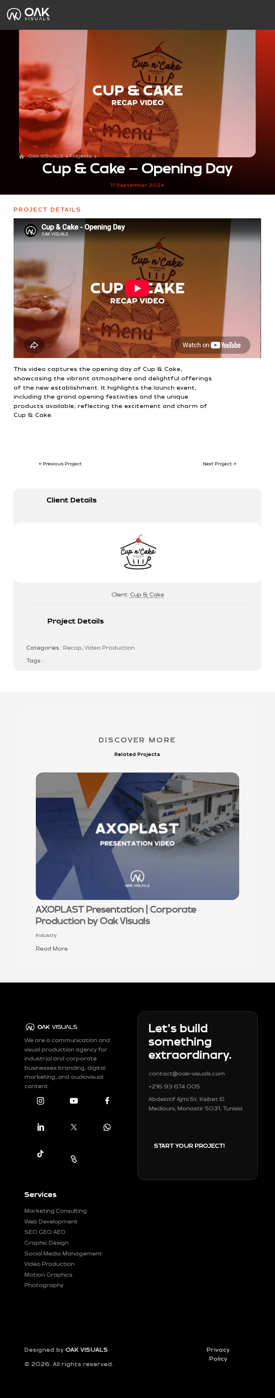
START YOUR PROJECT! (189, 1146)
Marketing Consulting (55, 1211)
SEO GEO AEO (45, 1232)
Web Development (51, 1221)
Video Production (110, 648)
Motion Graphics (48, 1275)
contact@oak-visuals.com (187, 1073)
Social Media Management (63, 1253)
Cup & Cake (147, 594)
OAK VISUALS (87, 1350)
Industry (46, 935)
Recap (72, 648)
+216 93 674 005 (174, 1086)
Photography (43, 1285)
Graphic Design (46, 1243)
